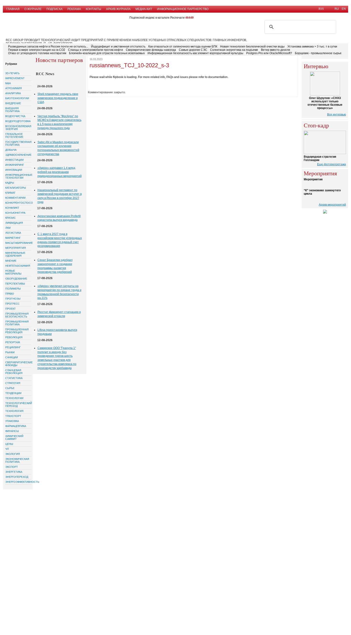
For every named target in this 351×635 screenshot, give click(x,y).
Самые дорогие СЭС (193, 50)
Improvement (15, 78)
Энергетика (13, 471)
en (344, 8)
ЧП (7, 449)
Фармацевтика (15, 426)
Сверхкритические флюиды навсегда (151, 50)
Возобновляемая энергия (18, 127)
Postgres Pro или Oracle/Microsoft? (269, 53)
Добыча (10, 149)
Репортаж (12, 342)
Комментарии (15, 197)
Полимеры (13, 288)
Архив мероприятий (332, 204)
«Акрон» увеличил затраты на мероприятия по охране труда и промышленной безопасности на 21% (59, 292)
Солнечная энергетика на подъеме (234, 50)
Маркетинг (13, 237)
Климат (10, 192)
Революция (13, 337)
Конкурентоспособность (18, 202)
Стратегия (12, 383)
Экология (12, 454)
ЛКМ (8, 227)
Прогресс (12, 303)
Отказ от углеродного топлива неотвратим (37, 53)
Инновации (13, 169)
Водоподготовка (18, 121)
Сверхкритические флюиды (18, 364)
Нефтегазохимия (17, 265)
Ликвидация (14, 222)
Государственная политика (18, 143)
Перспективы (15, 283)
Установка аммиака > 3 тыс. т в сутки (312, 46)
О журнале (33, 9)
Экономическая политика (17, 460)
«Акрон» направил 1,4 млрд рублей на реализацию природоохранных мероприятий (59, 172)
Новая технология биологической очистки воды (252, 46)
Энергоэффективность (18, 481)
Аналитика (13, 93)
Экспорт (11, 466)
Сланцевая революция (13, 372)
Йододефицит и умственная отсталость (118, 46)
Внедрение (13, 103)
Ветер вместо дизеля (275, 50)
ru (337, 8)
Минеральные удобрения (15, 254)
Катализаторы (15, 187)
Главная (13, 9)
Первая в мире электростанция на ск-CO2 (36, 50)
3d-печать (12, 73)
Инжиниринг (14, 164)
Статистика (13, 378)
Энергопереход (16, 476)
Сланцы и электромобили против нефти (95, 50)
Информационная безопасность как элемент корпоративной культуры (195, 53)
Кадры (9, 182)
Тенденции (13, 393)
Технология (14, 411)
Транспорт (13, 416)
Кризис (10, 217)
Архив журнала (118, 9)
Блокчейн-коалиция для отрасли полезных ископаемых (107, 53)
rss (321, 8)
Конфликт (12, 207)
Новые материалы (13, 272)
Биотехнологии (17, 98)
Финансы (12, 431)
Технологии (14, 398)
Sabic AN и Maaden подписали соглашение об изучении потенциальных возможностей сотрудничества (58, 148)
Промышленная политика (17, 323)
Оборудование (16, 278)
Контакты (93, 9)
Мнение (10, 260)
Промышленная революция (17, 331)
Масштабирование (18, 242)
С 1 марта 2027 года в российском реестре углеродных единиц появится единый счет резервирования (59, 240)
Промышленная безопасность (17, 315)
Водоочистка (15, 116)
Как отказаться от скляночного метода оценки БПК (182, 46)
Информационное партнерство (182, 9)
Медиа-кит (143, 9)
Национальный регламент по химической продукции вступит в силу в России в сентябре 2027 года (59, 196)
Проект (10, 308)
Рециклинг (13, 347)
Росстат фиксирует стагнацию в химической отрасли (59, 314)
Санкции (11, 357)
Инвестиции (14, 159)
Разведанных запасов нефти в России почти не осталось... (48, 46)
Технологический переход (18, 404)
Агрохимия (13, 88)
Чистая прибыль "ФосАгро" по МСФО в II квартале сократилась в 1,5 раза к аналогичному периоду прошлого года (59, 122)
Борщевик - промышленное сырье (318, 53)
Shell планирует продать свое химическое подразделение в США (57, 98)
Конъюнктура (15, 212)
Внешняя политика (12, 110)
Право (9, 293)
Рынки (10, 352)
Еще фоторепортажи (331, 164)
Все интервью (336, 114)
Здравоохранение (18, 154)
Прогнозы (13, 298)
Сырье (10, 388)
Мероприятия (15, 247)
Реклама (74, 9)
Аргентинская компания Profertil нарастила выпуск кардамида (59, 218)
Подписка (54, 9)
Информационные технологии (18, 176)
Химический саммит (14, 437)
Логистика (13, 232)
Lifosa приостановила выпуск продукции (57, 332)
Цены (9, 443)
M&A (8, 83)
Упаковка (12, 421)
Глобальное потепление (14, 135)
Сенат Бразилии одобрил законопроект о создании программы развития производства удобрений (55, 266)
